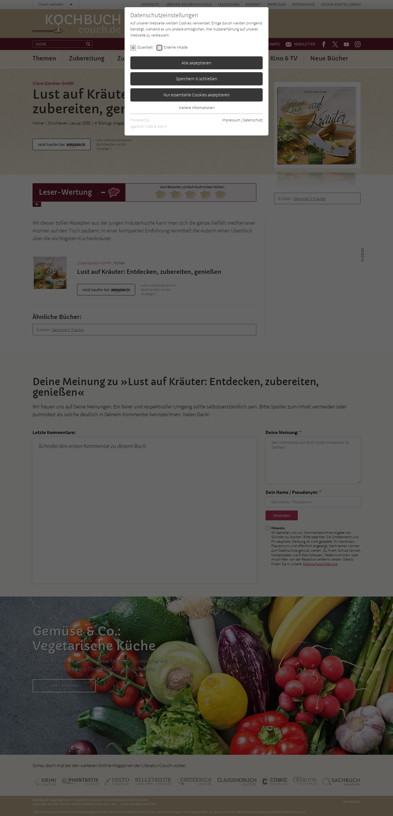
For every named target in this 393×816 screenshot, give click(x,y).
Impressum (231, 120)
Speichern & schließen (196, 78)
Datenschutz (253, 120)
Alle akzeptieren (196, 63)
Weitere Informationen (196, 107)
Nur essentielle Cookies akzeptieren (196, 95)
